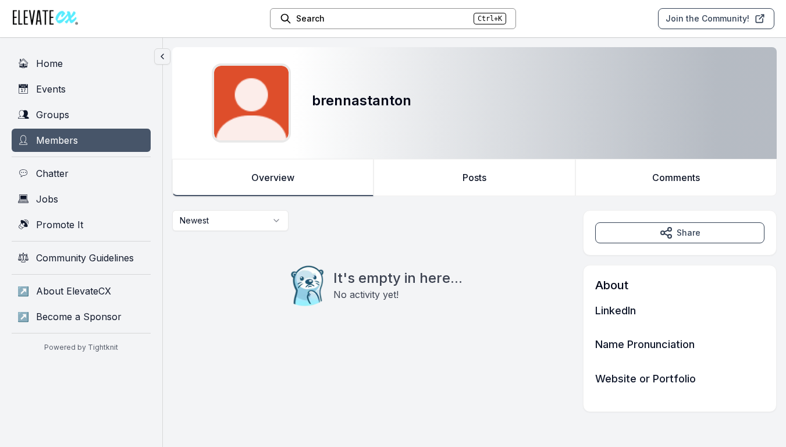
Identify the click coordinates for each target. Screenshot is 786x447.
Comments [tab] (676, 177)
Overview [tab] (272, 177)
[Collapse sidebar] (162, 56)
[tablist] (474, 177)
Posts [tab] (474, 177)
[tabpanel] (474, 311)
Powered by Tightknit (81, 347)
